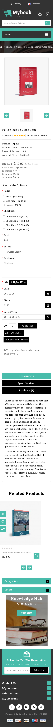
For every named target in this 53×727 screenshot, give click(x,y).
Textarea (9, 258)
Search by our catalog (47, 23)
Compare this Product (16, 339)
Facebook (12, 707)
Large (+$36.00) (14, 205)
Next (46, 115)
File (6, 282)
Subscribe (39, 670)
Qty (6, 325)
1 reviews (7, 135)
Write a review (39, 135)
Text (6, 235)
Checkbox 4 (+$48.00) (17, 229)
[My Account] (40, 14)
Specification (26, 383)
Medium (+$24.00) (16, 200)
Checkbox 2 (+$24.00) (17, 220)
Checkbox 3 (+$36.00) (17, 225)
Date (6, 288)
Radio (7, 190)
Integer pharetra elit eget (16, 552)
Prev (6, 115)
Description (26, 375)
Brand (9, 46)
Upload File (19, 282)
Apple (19, 46)
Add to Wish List (13, 333)
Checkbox (9, 210)
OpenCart (23, 714)
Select (7, 246)
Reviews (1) (26, 390)
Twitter (19, 707)
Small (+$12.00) (14, 196)
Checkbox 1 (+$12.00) (17, 216)
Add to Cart (27, 326)
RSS (34, 707)
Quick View (3, 515)
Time (7, 300)
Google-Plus (26, 707)
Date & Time (11, 312)
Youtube (41, 707)
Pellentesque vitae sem (39, 46)
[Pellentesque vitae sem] (26, 81)
